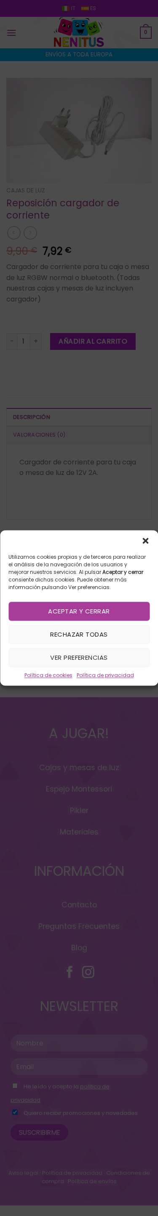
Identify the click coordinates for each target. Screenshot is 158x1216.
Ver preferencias (78, 657)
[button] (145, 540)
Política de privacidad (105, 675)
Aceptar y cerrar (79, 611)
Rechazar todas (78, 634)
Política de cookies (48, 675)
